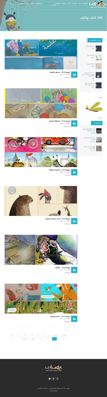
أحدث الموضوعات (95, 40)
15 (41, 339)
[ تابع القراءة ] (67, 77)
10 (25, 336)
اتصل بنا (53, 5)
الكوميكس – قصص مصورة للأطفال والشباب (89, 147)
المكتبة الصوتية (24, 3)
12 (11, 336)
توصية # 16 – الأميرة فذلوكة (59, 170)
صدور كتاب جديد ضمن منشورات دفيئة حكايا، (90, 84)
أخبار (69, 3)
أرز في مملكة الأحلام (90, 46)
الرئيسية (85, 3)
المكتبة (64, 3)
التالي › (33, 339)
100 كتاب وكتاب (48, 3)
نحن (80, 3)
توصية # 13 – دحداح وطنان (60, 316)
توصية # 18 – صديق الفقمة (60, 72)
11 (18, 336)
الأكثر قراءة (96, 123)
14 (48, 339)
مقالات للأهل (65, 75)
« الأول (64, 336)
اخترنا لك (74, 3)
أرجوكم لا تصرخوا (91, 64)
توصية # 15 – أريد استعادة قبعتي (57, 218)
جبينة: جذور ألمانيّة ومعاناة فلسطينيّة (89, 139)
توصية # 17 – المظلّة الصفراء (59, 121)
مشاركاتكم (39, 3)
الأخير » (24, 339)
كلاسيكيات (57, 3)
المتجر (32, 3)
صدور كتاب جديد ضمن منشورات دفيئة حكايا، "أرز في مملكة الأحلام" (88, 74)
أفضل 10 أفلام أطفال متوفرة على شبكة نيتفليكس (89, 130)
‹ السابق (55, 336)
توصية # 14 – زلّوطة (62, 267)
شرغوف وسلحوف (91, 55)
